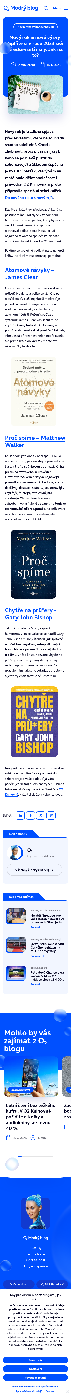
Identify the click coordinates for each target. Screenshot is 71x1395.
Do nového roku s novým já (29, 197)
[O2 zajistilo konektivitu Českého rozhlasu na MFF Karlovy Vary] (35, 947)
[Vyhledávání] (46, 8)
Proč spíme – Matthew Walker (35, 441)
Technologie (35, 1254)
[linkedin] (20, 815)
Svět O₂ (35, 1248)
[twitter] (40, 815)
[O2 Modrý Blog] (21, 8)
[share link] (51, 815)
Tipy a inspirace (35, 1266)
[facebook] (30, 815)
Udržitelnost (35, 1260)
